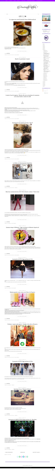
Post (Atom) (9, 454)
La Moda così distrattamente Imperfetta (22, 163)
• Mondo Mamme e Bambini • (31, 0)
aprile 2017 (44, 77)
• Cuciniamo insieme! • (39, 0)
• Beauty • (18, 0)
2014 (43, 83)
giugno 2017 (44, 75)
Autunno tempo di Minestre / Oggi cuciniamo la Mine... (46, 62)
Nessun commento (16, 118)
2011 (43, 86)
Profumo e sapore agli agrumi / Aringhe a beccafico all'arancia (22, 324)
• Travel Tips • (23, 0)
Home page (2, 0)
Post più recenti (9, 452)
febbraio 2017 (44, 79)
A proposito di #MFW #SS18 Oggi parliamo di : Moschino (22, 419)
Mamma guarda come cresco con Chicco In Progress (22, 292)
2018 (43, 48)
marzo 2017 (44, 78)
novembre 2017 (45, 51)
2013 (43, 84)
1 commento (15, 187)
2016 (43, 81)
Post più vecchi (36, 452)
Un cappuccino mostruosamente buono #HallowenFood (22, 19)
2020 (43, 46)
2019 (43, 47)
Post (43, 89)
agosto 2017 (44, 73)
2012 (43, 85)
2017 (43, 49)
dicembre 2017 (45, 50)
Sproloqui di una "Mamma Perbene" (22, 389)
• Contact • (10, 0)
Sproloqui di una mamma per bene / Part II (22, 122)
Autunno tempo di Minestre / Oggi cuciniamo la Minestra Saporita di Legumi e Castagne (22, 228)
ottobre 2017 (44, 52)
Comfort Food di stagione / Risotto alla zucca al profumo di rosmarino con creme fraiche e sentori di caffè (22, 96)
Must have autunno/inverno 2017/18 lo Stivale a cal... (46, 60)
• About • (6, 0)
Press (15, 0)
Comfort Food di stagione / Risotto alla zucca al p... (46, 56)
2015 (43, 82)
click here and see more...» (22, 87)
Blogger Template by (27, 467)
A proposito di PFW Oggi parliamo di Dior (22, 361)
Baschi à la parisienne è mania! (22, 59)
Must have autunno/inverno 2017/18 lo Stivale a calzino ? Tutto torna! (22, 191)
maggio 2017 (44, 76)
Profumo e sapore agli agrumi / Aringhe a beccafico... (46, 66)
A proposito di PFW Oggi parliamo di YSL (22, 259)
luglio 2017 (44, 74)
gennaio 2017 (44, 80)
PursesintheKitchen (26, 465)
